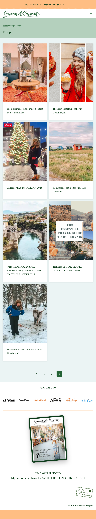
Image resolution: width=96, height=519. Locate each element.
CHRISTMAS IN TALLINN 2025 (24, 187)
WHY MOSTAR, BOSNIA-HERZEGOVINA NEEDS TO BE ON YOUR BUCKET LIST (24, 270)
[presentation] (25, 72)
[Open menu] (91, 13)
